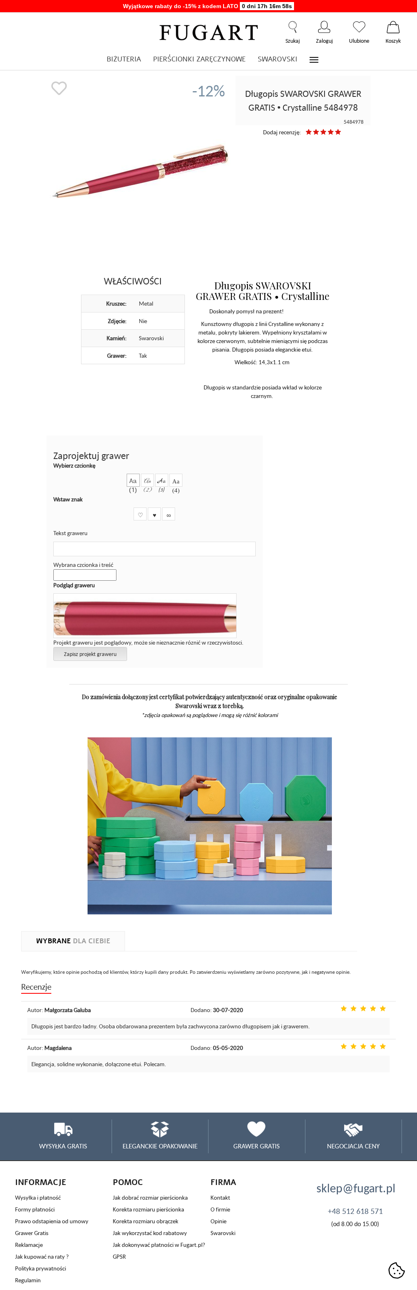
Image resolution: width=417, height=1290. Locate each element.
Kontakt (220, 1197)
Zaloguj (324, 27)
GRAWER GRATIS (256, 1145)
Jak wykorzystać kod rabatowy (150, 1233)
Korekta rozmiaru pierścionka (148, 1209)
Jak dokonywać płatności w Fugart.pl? (159, 1244)
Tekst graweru (70, 533)
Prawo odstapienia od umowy (51, 1221)
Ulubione (359, 27)
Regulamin (28, 1280)
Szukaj (292, 27)
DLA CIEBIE (73, 941)
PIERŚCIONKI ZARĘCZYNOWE (199, 59)
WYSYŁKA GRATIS (63, 1145)
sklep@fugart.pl (355, 1188)
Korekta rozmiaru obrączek (145, 1221)
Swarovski (223, 1233)
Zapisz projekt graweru (90, 654)
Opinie (218, 1221)
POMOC (128, 1182)
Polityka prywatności (40, 1268)
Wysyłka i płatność (38, 1197)
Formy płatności (35, 1209)
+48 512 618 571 (355, 1211)
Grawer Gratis (31, 1233)
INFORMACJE (40, 1182)
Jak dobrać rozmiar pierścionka (150, 1197)
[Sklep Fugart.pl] (209, 31)
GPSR (119, 1256)
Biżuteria (124, 59)
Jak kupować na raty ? (42, 1256)
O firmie (220, 1209)
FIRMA (223, 1182)
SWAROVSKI (277, 59)
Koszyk (393, 27)
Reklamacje (29, 1244)
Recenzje (36, 986)
